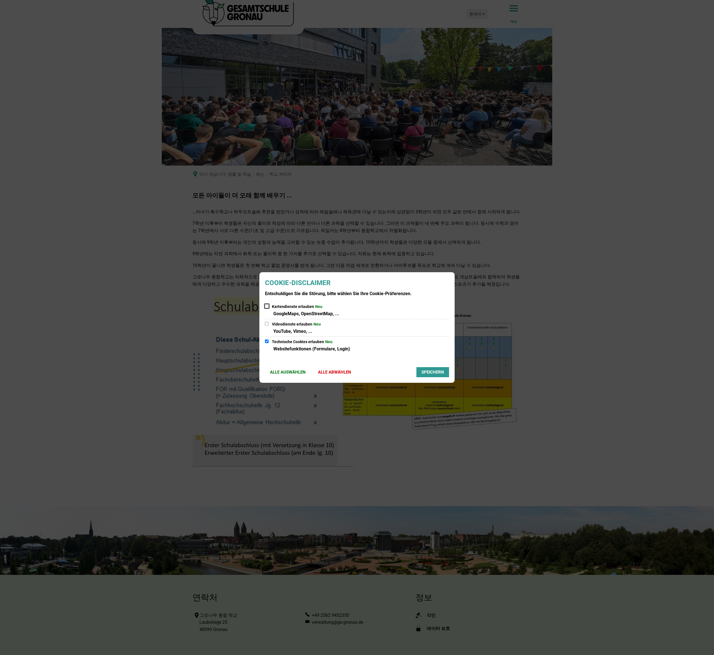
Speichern (432, 372)
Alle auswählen (288, 372)
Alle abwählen (334, 372)
